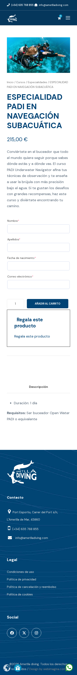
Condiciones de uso (20, 572)
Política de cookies (20, 594)
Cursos (20, 82)
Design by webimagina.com (47, 669)
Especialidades (37, 82)
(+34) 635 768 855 (22, 5)
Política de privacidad (21, 579)
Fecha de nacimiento (28, 258)
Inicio (10, 82)
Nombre (19, 221)
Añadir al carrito (47, 303)
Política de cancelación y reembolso (31, 587)
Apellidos (20, 239)
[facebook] (12, 633)
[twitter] (24, 633)
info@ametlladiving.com (53, 5)
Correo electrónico (26, 276)
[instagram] (36, 633)
